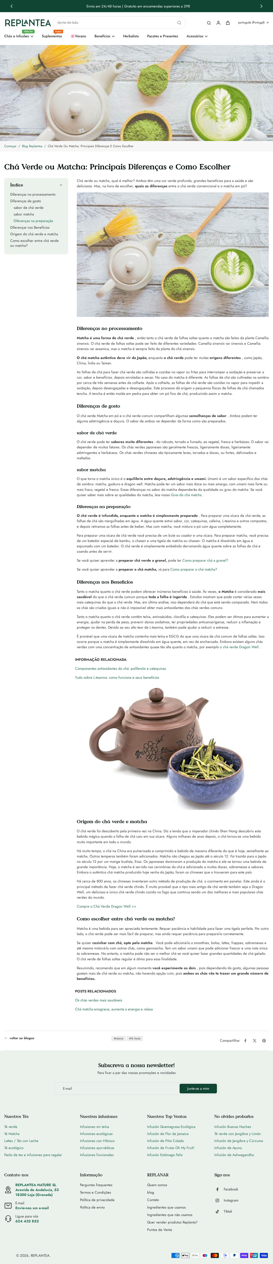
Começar (10, 146)
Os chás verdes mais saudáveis (98, 1000)
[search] (208, 22)
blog (150, 1192)
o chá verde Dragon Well (239, 646)
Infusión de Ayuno (228, 1147)
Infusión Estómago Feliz (165, 1154)
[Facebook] (219, 1189)
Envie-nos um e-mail (32, 1207)
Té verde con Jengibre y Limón (237, 1133)
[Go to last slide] (11, 6)
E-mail (67, 1088)
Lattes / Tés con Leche (21, 1140)
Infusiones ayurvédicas (97, 1147)
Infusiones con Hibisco (97, 1140)
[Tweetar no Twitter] (254, 1040)
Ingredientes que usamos (166, 1207)
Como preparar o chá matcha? (193, 569)
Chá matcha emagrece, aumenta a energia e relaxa (114, 1009)
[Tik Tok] (219, 1211)
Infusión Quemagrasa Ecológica (171, 1126)
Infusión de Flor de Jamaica (168, 1133)
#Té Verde (134, 1038)
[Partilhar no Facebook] (245, 1040)
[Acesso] (218, 22)
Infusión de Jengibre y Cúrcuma (238, 1140)
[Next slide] (261, 6)
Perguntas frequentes (96, 1185)
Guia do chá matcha (186, 494)
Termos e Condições (95, 1192)
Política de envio (92, 1207)
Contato (153, 1199)
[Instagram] (219, 1200)
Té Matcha (11, 1133)
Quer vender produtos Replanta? (172, 1222)
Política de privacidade (97, 1199)
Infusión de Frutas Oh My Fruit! (170, 1147)
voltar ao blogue (22, 1038)
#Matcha (118, 1038)
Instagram (231, 1200)
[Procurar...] (179, 23)
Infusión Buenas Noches (232, 1126)
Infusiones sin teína (94, 1126)
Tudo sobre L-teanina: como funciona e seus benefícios (117, 677)
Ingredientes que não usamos (169, 1214)
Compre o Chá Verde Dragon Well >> (106, 906)
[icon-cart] (227, 22)
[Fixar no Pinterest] (264, 1040)
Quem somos (157, 1185)
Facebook (231, 1189)
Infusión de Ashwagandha (234, 1154)
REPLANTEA (40, 1255)
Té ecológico (13, 1147)
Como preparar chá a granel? (205, 560)
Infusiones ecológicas (96, 1133)
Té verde (10, 1126)
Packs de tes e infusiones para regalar (33, 1154)
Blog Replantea (32, 146)
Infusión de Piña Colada (165, 1140)
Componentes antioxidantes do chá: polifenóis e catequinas (120, 668)
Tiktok (228, 1211)
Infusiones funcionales (97, 1154)
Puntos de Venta (159, 1229)
